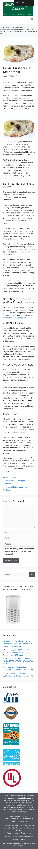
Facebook (15, 840)
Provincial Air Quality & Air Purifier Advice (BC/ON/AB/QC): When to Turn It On (18, 661)
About (9, 833)
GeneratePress (19, 846)
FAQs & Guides (12, 478)
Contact (16, 833)
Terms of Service (11, 836)
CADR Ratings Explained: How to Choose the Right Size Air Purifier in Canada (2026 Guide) (17, 643)
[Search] (32, 574)
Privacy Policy (26, 833)
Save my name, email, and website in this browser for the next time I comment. (19, 551)
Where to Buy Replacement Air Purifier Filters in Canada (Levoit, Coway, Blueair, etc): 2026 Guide (18, 652)
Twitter (23, 840)
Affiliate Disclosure (26, 836)
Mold (5, 82)
